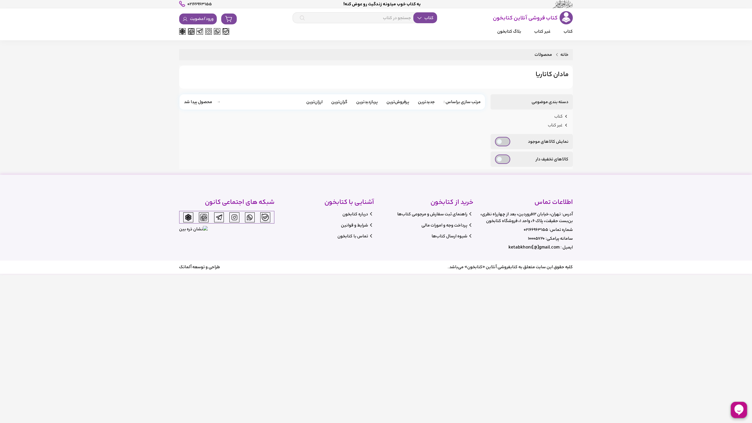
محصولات (543, 54)
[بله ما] (226, 31)
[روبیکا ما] (182, 31)
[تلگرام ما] (200, 31)
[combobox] (365, 18)
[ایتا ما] (191, 31)
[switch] (502, 141)
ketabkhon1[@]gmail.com (534, 247)
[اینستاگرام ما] (209, 31)
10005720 (536, 238)
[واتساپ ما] (217, 31)
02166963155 (536, 229)
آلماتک (185, 267)
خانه (564, 54)
